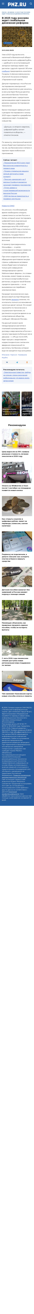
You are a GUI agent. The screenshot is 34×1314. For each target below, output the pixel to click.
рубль (5, 357)
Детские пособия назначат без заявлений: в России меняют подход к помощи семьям (16, 592)
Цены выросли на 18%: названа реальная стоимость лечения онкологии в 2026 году (15, 454)
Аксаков (6, 355)
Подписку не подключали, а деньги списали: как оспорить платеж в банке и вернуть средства (15, 557)
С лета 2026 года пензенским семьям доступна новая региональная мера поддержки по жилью (16, 661)
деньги (14, 355)
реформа (23, 355)
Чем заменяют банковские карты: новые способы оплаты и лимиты (17, 695)
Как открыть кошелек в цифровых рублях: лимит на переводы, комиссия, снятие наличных (15, 522)
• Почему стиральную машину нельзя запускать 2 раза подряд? (16, 174)
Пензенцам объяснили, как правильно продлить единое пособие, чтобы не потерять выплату (15, 626)
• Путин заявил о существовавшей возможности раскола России (16, 190)
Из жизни (11, 12)
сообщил (6, 71)
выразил (15, 299)
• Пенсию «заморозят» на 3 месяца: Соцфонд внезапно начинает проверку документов (17, 182)
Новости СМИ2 (8, 206)
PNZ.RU (4, 12)
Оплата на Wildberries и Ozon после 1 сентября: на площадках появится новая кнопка (16, 488)
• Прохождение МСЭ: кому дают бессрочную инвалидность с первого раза (16, 165)
